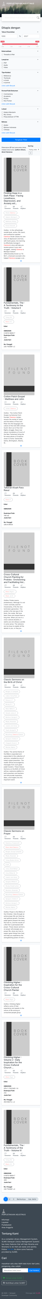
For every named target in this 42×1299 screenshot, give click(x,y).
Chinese (6, 130)
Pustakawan (6, 1225)
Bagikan (23, 208)
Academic (7, 96)
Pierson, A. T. (9, 700)
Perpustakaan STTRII (11, 117)
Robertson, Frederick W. (13, 843)
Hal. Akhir (32, 1199)
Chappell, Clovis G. (11, 743)
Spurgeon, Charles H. (12, 739)
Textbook (7, 78)
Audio (6, 65)
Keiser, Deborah (10, 225)
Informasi (5, 1220)
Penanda (15, 208)
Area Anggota (7, 1227)
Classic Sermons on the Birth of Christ (14, 680)
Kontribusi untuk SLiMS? (15, 1283)
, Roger (9, 999)
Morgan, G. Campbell (12, 691)
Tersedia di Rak (9, 54)
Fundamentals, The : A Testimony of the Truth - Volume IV (14, 1148)
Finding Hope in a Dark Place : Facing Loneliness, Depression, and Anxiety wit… (13, 198)
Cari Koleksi (34, 1270)
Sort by (30, 146)
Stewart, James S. (11, 713)
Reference (7, 76)
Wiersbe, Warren (10, 747)
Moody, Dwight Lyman (12, 886)
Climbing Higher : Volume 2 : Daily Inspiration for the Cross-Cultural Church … (13, 1062)
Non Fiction (8, 101)
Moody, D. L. (9, 704)
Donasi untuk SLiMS (14, 1278)
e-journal (7, 82)
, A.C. (9, 321)
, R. (8, 499)
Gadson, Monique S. (11, 217)
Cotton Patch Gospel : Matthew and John (14, 397)
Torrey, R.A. (9, 317)
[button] (21, 261)
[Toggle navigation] (5, 8)
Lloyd (7, 864)
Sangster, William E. (11, 881)
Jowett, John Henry (11, 726)
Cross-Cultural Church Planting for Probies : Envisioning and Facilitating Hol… (14, 578)
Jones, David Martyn (12, 869)
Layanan (5, 1222)
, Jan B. (9, 596)
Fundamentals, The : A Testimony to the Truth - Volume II (14, 305)
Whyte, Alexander (11, 721)
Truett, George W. (11, 730)
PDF (5, 63)
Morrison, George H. (11, 717)
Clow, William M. (10, 873)
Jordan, (11, 408)
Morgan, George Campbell (13, 851)
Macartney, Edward (14, 734)
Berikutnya (21, 1199)
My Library (7, 114)
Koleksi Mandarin (10, 112)
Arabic (6, 125)
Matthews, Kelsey (11, 221)
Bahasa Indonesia (10, 127)
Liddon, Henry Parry (11, 696)
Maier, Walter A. (10, 709)
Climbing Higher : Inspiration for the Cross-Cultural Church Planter (13, 986)
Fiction (6, 98)
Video (6, 67)
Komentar (8, 208)
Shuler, (10, 213)
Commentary (8, 94)
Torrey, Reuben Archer (12, 860)
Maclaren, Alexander (12, 890)
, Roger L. (10, 591)
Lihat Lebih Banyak (8, 86)
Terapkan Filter (21, 140)
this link (10, 1249)
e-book (6, 80)
